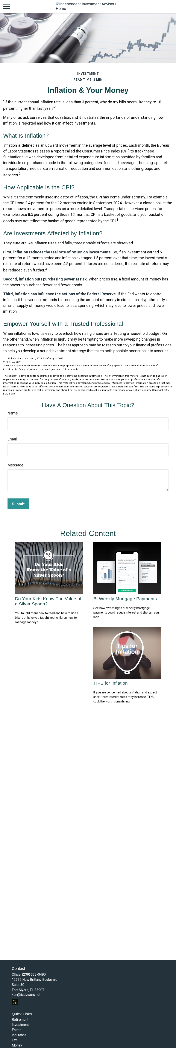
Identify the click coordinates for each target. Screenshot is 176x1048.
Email (12, 439)
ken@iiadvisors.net (26, 995)
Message (15, 465)
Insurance (19, 1035)
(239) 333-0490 (34, 974)
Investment (20, 1025)
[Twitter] (15, 1002)
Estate (16, 1030)
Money (17, 1045)
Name (13, 413)
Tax (14, 1040)
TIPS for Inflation (110, 683)
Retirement (20, 1020)
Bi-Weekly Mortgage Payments (125, 598)
